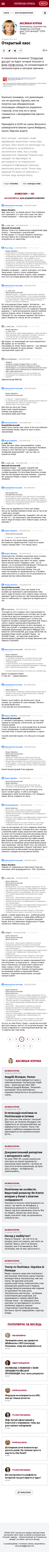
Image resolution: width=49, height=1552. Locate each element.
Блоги (6, 13)
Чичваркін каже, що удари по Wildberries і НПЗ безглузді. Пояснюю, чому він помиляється (23, 1343)
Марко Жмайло (10, 441)
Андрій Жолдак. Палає (20, 1077)
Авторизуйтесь (11, 198)
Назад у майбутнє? (18, 1236)
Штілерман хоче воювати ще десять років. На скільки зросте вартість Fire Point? (23, 1450)
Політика (11, 184)
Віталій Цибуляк (11, 805)
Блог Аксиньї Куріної (24, 13)
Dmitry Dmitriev (11, 423)
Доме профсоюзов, (13, 65)
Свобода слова (32, 184)
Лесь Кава (8, 248)
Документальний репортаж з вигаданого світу (23, 1154)
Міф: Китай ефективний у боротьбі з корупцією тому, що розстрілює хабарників (22, 1423)
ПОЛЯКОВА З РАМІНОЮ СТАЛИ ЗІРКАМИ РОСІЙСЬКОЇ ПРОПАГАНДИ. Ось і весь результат (24, 1371)
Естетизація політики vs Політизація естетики (21, 1114)
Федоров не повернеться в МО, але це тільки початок (22, 1397)
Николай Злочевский (13, 205)
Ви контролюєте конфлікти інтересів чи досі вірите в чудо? (23, 1476)
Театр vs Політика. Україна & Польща (24, 1268)
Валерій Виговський (13, 488)
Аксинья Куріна (31, 23)
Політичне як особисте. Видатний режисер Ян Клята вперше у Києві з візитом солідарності (24, 1195)
